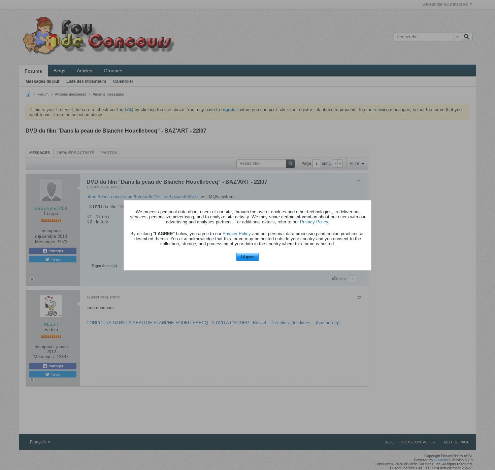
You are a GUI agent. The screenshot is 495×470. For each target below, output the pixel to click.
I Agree (248, 257)
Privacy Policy (314, 221)
